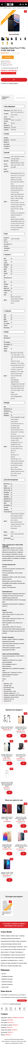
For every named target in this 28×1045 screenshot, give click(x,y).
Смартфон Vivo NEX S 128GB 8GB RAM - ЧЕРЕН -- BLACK (7, 873)
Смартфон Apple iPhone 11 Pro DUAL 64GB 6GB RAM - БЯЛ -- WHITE (7, 756)
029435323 (21, 1017)
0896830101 (15, 1025)
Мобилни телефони (7, 8)
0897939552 (10, 1020)
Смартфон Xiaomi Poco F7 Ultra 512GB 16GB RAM (7, 913)
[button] (9, 34)
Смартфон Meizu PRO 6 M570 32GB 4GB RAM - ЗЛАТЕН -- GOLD (7, 846)
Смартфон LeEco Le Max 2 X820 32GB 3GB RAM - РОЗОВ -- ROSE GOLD (21, 846)
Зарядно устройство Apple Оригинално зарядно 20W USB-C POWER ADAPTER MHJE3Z (7, 784)
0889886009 (15, 1017)
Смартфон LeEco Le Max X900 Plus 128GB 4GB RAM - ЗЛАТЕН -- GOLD (21, 818)
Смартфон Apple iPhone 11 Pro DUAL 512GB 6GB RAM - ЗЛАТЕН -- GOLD (21, 728)
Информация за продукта (5, 97)
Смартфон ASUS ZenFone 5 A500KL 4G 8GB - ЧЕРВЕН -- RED (7, 818)
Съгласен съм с (11, 1003)
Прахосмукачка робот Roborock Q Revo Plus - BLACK (21, 756)
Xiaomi (14, 8)
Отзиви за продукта (20, 98)
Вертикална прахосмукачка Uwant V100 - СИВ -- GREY (7, 727)
